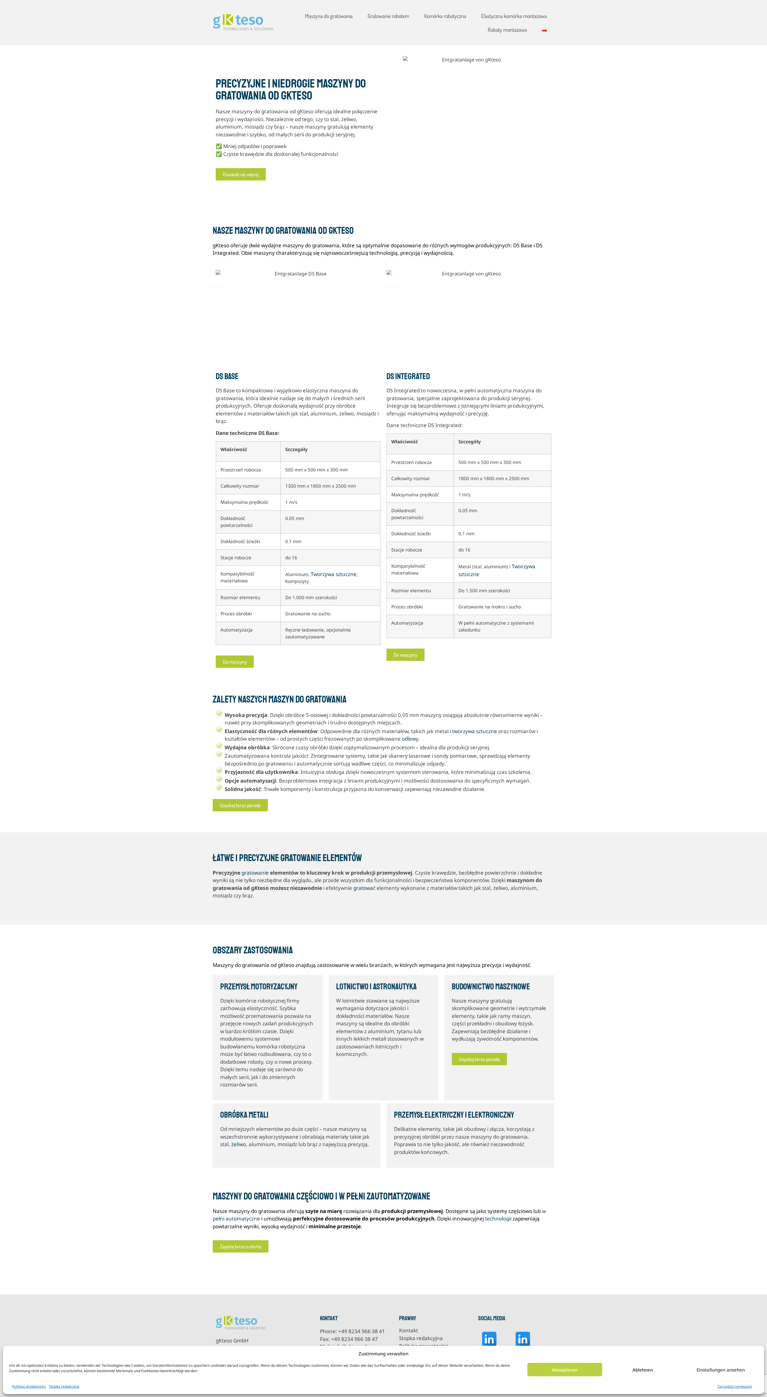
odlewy (410, 738)
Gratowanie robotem (388, 16)
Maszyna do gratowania (329, 16)
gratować (364, 887)
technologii (498, 1218)
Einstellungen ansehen (721, 1370)
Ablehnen (642, 1370)
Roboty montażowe (507, 29)
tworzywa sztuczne (474, 731)
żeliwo (238, 1144)
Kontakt (408, 1330)
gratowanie (255, 872)
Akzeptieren (565, 1370)
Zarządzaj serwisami (735, 1386)
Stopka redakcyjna (64, 1386)
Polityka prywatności (29, 1386)
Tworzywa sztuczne (334, 574)
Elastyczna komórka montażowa (514, 16)
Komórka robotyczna (445, 16)
